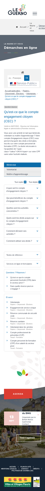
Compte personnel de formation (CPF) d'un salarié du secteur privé (23, 343)
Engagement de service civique (23, 308)
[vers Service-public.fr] (23, 84)
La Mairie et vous (32, 27)
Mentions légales (9, 469)
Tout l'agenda (27, 438)
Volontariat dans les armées (21, 327)
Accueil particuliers (13, 91)
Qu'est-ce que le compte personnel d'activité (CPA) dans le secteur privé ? (23, 280)
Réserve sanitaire (17, 321)
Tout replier (19, 182)
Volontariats (31, 93)
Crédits (36, 469)
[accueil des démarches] (22, 72)
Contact (24, 469)
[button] (22, 190)
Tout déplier (33, 182)
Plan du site (25, 467)
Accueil (23, 27)
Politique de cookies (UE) (22, 470)
